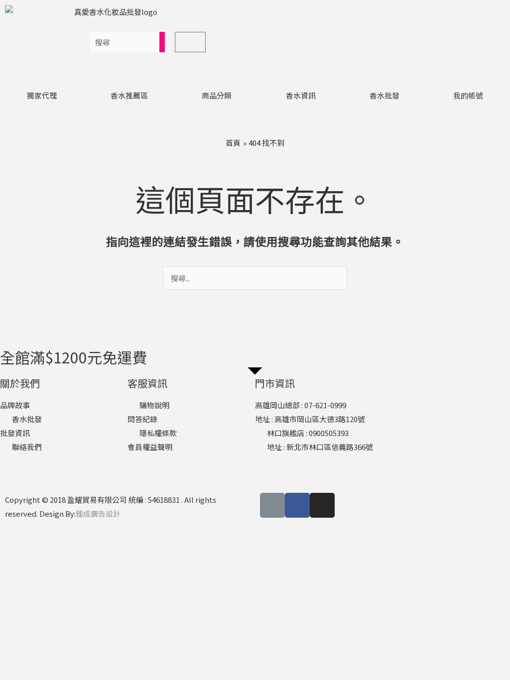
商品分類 (217, 95)
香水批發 (384, 95)
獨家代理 (42, 95)
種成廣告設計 (98, 513)
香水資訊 (301, 95)
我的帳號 (468, 95)
